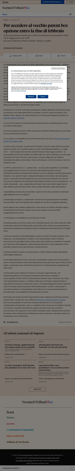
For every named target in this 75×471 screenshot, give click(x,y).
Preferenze (31, 96)
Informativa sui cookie (46, 83)
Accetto (43, 96)
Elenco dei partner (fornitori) (18, 91)
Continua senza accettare (58, 68)
